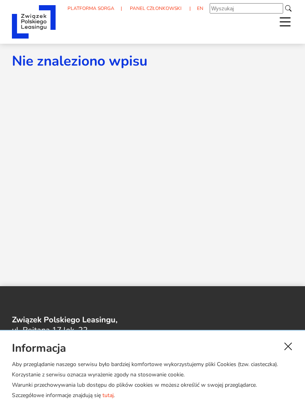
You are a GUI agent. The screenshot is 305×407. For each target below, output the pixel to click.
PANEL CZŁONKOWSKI (155, 8)
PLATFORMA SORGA (91, 8)
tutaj (108, 395)
